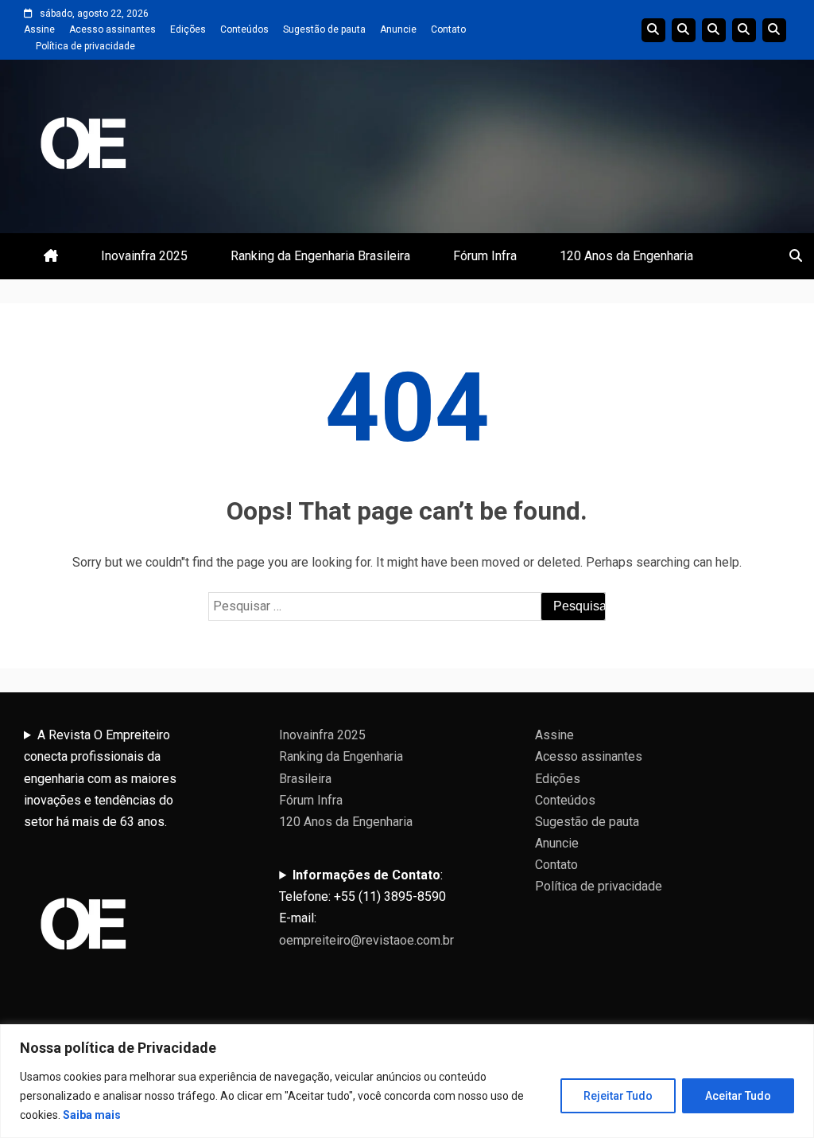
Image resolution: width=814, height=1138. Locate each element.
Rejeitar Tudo (618, 1095)
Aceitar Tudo (738, 1095)
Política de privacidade (85, 46)
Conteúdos (244, 29)
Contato (448, 29)
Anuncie (398, 29)
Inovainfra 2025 (144, 255)
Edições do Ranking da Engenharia (714, 30)
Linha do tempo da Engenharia (684, 30)
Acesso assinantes (112, 29)
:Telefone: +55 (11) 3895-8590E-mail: (366, 907)
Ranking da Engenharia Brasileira (320, 255)
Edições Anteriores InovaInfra (744, 30)
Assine (39, 29)
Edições (188, 29)
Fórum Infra (485, 255)
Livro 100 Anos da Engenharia (774, 30)
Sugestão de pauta (324, 29)
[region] (407, 1081)
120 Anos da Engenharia (626, 255)
